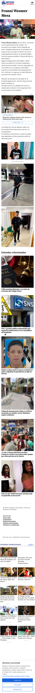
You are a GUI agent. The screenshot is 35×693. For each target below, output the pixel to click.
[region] (17, 676)
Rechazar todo (17, 689)
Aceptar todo (17, 680)
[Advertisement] (20, 346)
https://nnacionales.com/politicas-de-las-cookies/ (16, 676)
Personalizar (17, 685)
